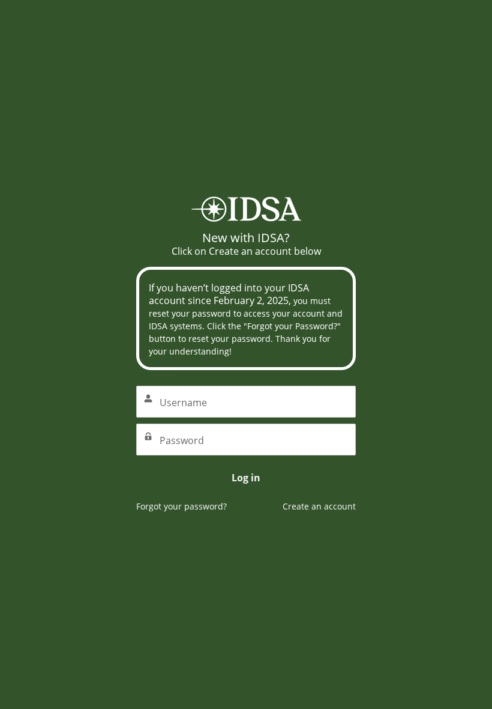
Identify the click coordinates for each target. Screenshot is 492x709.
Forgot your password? (181, 506)
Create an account (319, 506)
